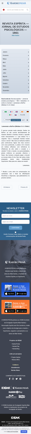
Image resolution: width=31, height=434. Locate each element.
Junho (4, 69)
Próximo (23, 187)
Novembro (6, 87)
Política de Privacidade (12, 431)
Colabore (15, 365)
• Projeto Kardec (15, 357)
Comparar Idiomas (15, 120)
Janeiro (5, 52)
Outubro (5, 83)
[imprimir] (27, 120)
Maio (4, 66)
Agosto (5, 76)
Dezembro (6, 90)
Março (5, 59)
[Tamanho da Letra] (23, 120)
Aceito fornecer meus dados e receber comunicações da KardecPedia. (16, 235)
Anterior (7, 187)
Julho (4, 73)
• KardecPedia (15, 344)
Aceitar (24, 431)
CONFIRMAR (15, 228)
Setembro (6, 80)
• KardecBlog (15, 349)
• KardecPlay (15, 346)
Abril (4, 62)
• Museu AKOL (15, 359)
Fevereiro (6, 55)
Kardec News (15, 370)
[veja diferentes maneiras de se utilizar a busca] (4, 10)
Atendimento (15, 367)
